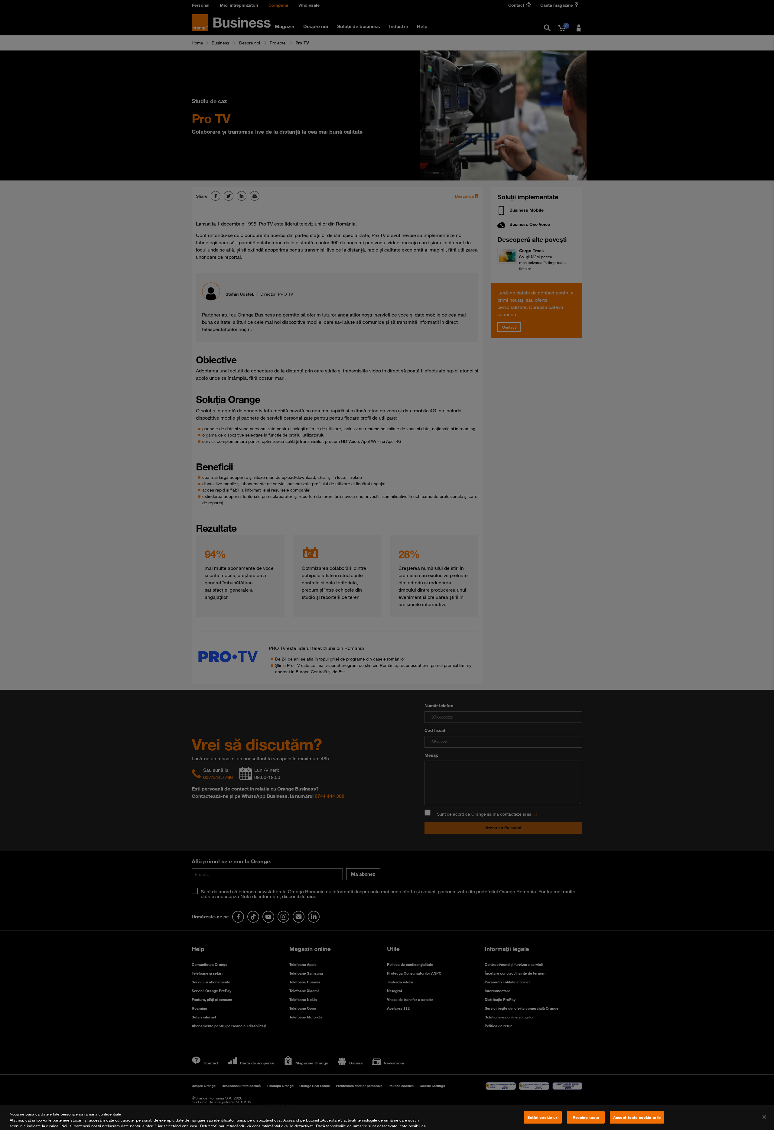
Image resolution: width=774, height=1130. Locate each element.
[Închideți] (764, 1117)
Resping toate (586, 1117)
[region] (387, 1117)
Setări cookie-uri (542, 1117)
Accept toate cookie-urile (637, 1117)
